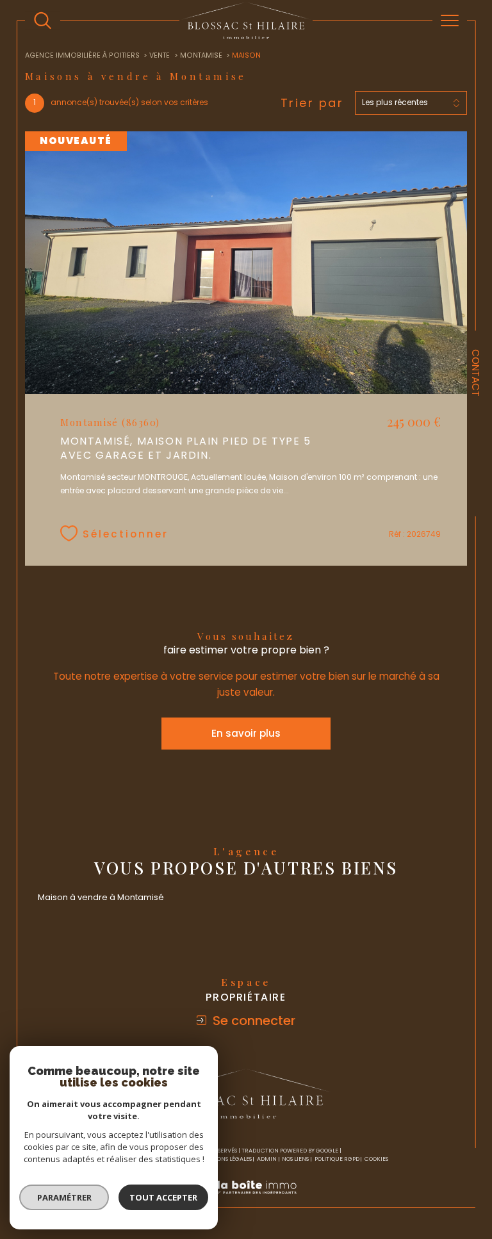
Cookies (376, 1159)
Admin (267, 1159)
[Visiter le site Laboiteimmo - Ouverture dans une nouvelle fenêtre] (246, 1201)
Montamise (201, 55)
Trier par (312, 103)
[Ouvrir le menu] (449, 20)
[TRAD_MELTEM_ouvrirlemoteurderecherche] (42, 21)
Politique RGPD (337, 1159)
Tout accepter (163, 1197)
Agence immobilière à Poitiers (82, 55)
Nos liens (295, 1159)
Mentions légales (225, 1159)
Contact (475, 373)
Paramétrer (64, 1197)
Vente (159, 55)
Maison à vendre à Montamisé (101, 897)
